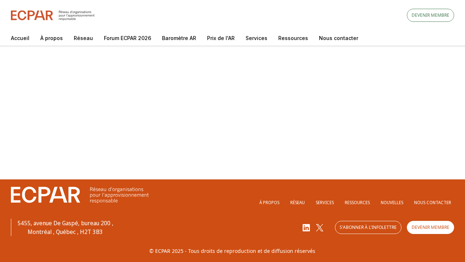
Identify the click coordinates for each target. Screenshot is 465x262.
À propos (51, 38)
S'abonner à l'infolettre (368, 227)
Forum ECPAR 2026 (127, 38)
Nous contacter (338, 38)
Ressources (293, 38)
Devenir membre (430, 15)
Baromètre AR (179, 38)
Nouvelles (392, 202)
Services (256, 38)
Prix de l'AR (221, 38)
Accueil (20, 38)
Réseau (83, 38)
